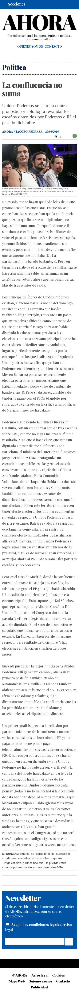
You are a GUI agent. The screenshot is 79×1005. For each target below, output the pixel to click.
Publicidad (39, 987)
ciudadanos (25, 858)
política (24, 854)
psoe (38, 858)
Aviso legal (40, 975)
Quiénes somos (30, 46)
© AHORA (19, 975)
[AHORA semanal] (39, 23)
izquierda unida (56, 863)
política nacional (33, 863)
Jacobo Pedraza (29, 131)
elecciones (63, 854)
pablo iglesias (45, 854)
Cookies (58, 975)
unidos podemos (15, 867)
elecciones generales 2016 (45, 867)
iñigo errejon (12, 863)
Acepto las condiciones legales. (37, 924)
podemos (10, 858)
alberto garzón (53, 858)
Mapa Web (17, 981)
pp (32, 854)
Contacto (53, 46)
